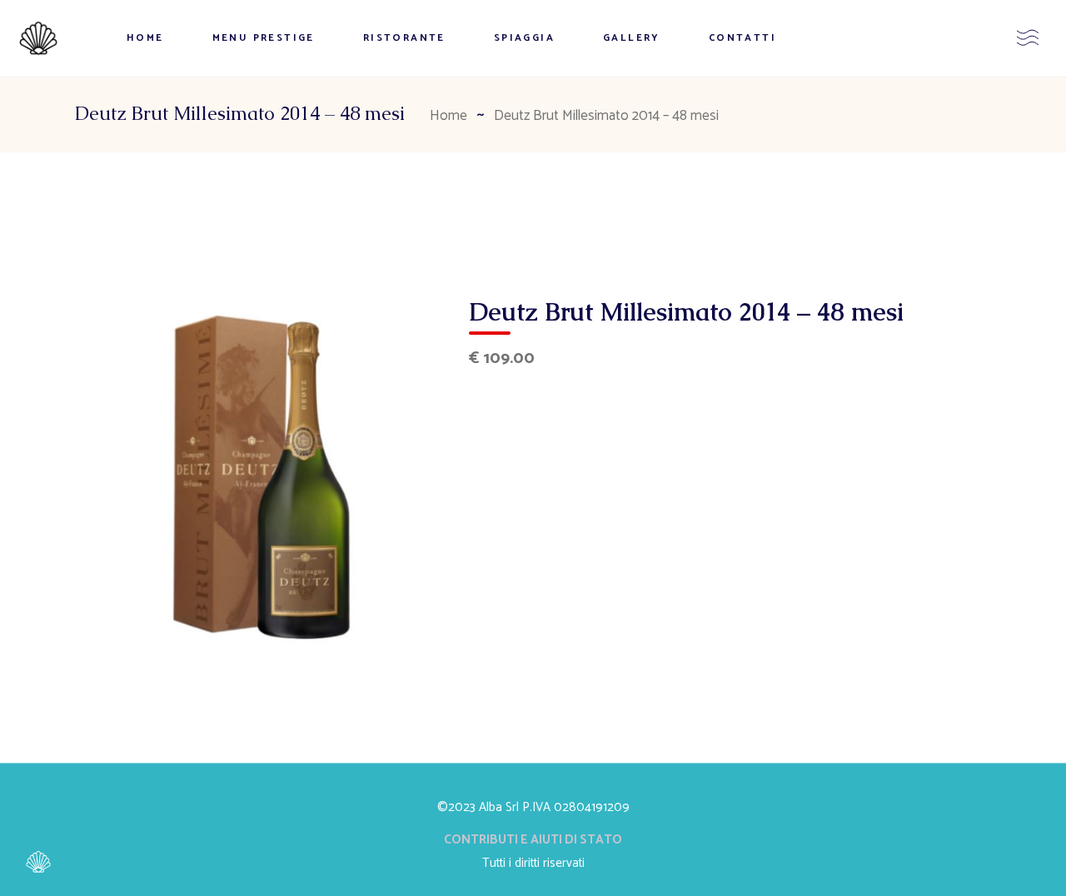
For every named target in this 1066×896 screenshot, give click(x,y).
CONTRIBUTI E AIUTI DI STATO (533, 839)
